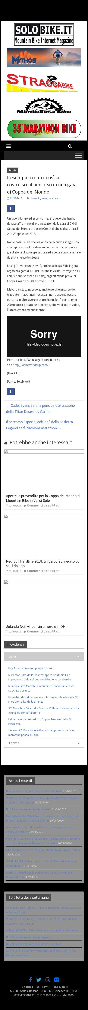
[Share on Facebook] (11, 208)
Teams (13, 742)
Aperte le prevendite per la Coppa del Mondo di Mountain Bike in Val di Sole (43, 498)
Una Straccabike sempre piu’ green (30, 668)
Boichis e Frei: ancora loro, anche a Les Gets (34, 791)
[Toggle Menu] (78, 155)
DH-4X (12, 170)
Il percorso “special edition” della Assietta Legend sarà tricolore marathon (39, 424)
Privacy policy (60, 986)
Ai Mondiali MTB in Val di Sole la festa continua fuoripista (41, 930)
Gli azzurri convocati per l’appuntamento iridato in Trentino (43, 850)
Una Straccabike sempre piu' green (28, 937)
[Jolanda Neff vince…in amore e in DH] (44, 582)
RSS (38, 986)
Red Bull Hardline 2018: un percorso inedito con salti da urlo (43, 563)
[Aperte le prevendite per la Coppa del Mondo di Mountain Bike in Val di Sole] (44, 452)
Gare (12, 656)
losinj (44, 198)
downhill (35, 198)
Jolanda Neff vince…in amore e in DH (35, 626)
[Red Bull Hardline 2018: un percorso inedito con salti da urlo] (44, 517)
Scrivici (46, 986)
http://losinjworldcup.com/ (30, 365)
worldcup (54, 198)
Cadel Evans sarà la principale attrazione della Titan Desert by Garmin (40, 408)
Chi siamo (27, 986)
